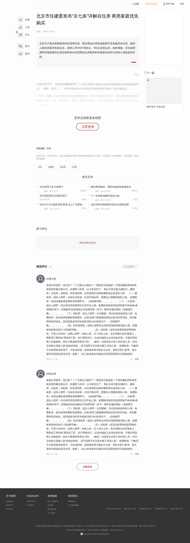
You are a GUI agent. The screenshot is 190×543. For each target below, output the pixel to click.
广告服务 (30, 505)
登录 (182, 3)
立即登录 (88, 126)
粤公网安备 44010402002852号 (96, 534)
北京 (40, 166)
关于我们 (9, 509)
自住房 (62, 166)
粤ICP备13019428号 (147, 526)
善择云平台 (31, 501)
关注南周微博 (73, 505)
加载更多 (87, 466)
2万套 (74, 166)
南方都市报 (52, 509)
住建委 (51, 166)
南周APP (9, 505)
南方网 (50, 505)
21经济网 (51, 513)
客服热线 (71, 501)
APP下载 (170, 3)
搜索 (137, 3)
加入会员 (152, 3)
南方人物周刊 (53, 501)
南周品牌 (9, 501)
